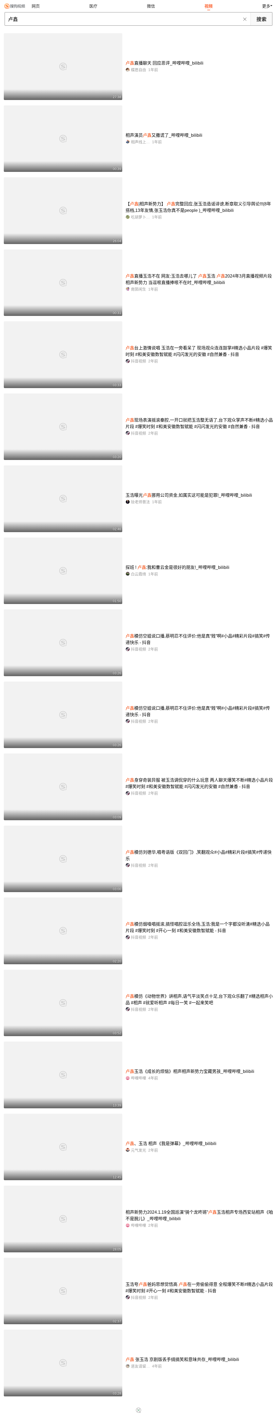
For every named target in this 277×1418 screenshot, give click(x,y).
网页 (36, 6)
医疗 (93, 6)
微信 (151, 6)
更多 (266, 6)
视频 (209, 6)
